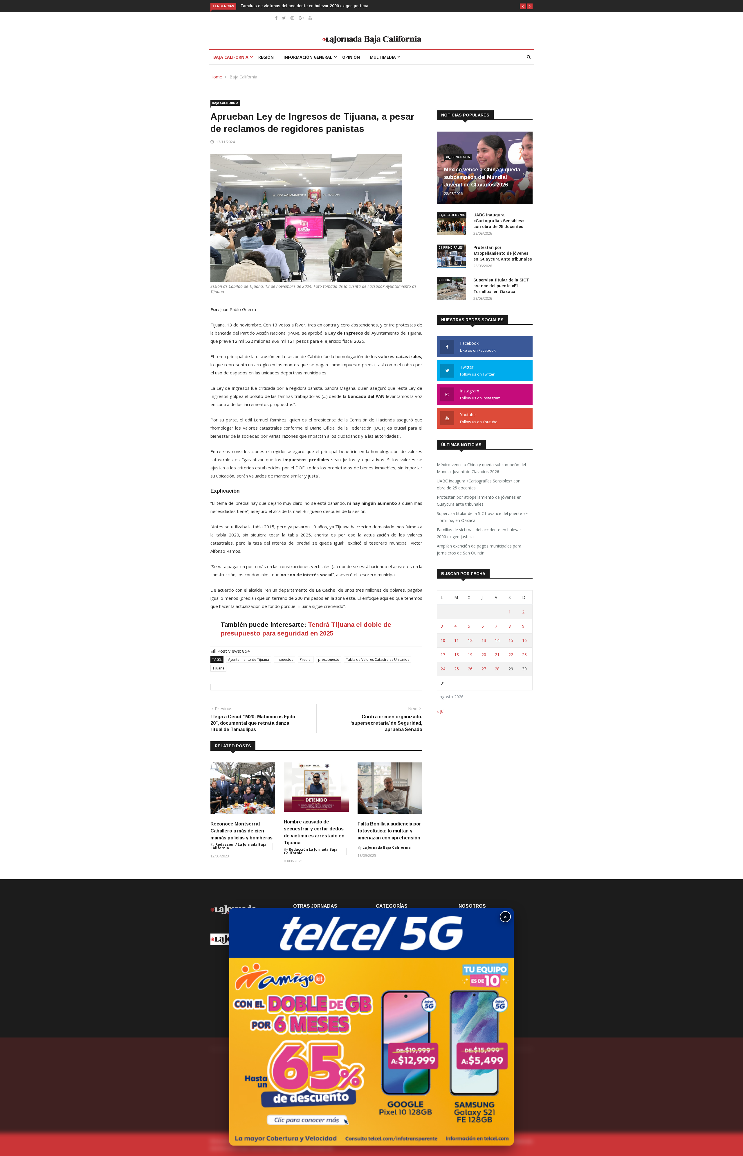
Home (216, 77)
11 (456, 640)
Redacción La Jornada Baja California (311, 851)
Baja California (230, 57)
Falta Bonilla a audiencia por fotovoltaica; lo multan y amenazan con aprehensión (389, 830)
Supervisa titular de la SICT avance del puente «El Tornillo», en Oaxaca (501, 286)
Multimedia (383, 57)
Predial (305, 659)
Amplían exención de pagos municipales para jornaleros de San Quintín (479, 549)
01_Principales (458, 157)
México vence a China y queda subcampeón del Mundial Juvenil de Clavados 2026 (482, 177)
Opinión (351, 57)
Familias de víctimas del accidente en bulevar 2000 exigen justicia (276, 5)
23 (524, 654)
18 (456, 654)
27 (483, 669)
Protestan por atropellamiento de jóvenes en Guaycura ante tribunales (502, 253)
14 (497, 640)
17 (443, 654)
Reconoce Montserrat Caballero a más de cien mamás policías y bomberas (241, 830)
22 (510, 654)
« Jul (440, 711)
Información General (308, 57)
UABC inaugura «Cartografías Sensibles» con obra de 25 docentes (498, 221)
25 (456, 669)
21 (497, 654)
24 (443, 669)
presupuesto (328, 659)
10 (443, 640)
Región (266, 57)
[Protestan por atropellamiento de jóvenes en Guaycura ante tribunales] (453, 257)
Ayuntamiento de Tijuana (248, 659)
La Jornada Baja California (387, 847)
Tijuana (218, 668)
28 (497, 669)
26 (470, 669)
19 (470, 654)
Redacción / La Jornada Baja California (238, 846)
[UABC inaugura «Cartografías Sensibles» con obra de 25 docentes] (453, 224)
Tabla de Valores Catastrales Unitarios (377, 659)
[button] (523, 6)
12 (470, 640)
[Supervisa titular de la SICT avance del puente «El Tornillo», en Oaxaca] (453, 289)
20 (483, 654)
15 (510, 640)
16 (524, 640)
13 (483, 640)
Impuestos (284, 659)
